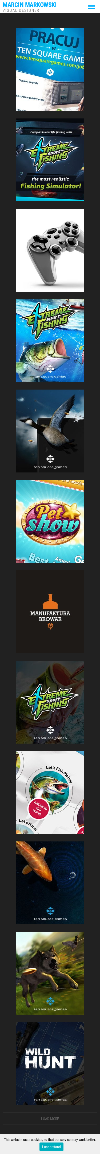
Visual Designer (30, 7)
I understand (51, 1147)
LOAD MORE (50, 1119)
